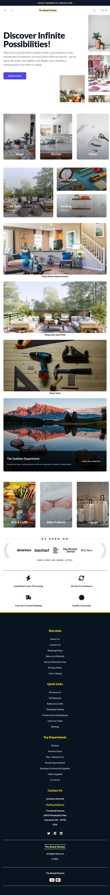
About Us (55, 639)
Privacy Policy (55, 667)
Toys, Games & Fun (55, 756)
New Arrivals (68, 179)
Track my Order (55, 720)
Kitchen (55, 745)
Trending (65, 206)
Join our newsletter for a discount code (55, 3)
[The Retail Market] (55, 846)
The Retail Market (55, 709)
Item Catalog (55, 673)
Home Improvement (55, 762)
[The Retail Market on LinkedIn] (61, 833)
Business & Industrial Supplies (55, 768)
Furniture (55, 779)
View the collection (91, 461)
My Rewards (55, 698)
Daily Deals (14, 206)
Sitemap (55, 726)
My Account (55, 692)
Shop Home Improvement (55, 276)
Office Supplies (55, 774)
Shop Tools (55, 393)
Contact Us (55, 644)
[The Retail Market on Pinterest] (55, 833)
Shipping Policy (55, 650)
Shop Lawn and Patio (55, 334)
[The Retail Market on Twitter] (48, 833)
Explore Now (14, 75)
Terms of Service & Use (55, 661)
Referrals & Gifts (55, 703)
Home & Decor (55, 751)
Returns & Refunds (55, 656)
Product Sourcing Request (55, 715)
